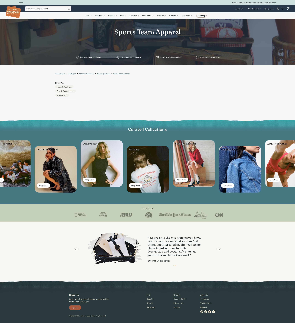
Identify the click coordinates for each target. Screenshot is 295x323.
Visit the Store (205, 303)
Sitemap (177, 307)
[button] (88, 15)
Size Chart (151, 307)
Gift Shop (201, 15)
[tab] (175, 265)
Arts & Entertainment (65, 91)
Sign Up (75, 308)
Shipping (150, 299)
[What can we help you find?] (68, 8)
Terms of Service (180, 299)
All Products (60, 73)
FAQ (148, 295)
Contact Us (204, 299)
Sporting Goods (103, 73)
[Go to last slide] (21, 2)
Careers (176, 295)
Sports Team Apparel (121, 73)
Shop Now (43, 185)
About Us (204, 295)
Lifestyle (72, 73)
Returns (150, 303)
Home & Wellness (86, 73)
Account (203, 307)
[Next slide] (274, 2)
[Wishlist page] (283, 8)
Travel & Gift (62, 95)
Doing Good (268, 9)
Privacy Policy (179, 303)
